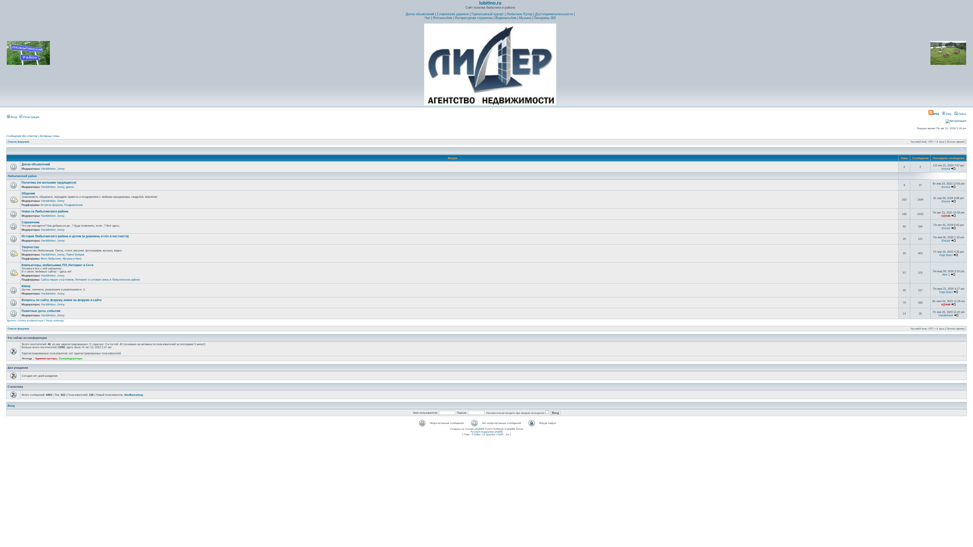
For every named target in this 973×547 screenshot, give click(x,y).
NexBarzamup (133, 394)
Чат (427, 18)
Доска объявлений (420, 14)
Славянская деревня (453, 14)
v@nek (945, 215)
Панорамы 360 (545, 18)
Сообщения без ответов (21, 136)
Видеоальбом (505, 18)
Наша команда (55, 320)
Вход (13, 117)
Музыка (525, 18)
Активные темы (50, 136)
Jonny (61, 168)
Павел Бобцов (75, 254)
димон (70, 186)
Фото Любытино (51, 258)
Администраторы (46, 358)
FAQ (948, 113)
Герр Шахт (946, 255)
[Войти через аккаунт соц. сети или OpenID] (956, 120)
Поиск (962, 113)
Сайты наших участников (57, 279)
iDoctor (946, 201)
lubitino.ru (490, 3)
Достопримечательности (554, 14)
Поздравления (73, 204)
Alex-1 (946, 274)
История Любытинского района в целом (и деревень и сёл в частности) (75, 236)
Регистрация (30, 117)
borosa (946, 168)
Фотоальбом (442, 18)
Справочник (31, 222)
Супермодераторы (71, 358)
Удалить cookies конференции (25, 320)
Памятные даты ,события (41, 311)
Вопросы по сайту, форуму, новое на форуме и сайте (62, 300)
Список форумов (18, 141)
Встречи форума (52, 204)
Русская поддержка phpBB (487, 431)
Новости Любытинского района (45, 211)
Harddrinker (48, 168)
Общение (28, 193)
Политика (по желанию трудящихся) (49, 182)
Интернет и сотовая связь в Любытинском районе (107, 279)
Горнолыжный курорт (488, 14)
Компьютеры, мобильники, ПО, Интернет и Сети (57, 265)
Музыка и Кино (72, 258)
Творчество (30, 247)
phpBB (479, 428)
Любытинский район (22, 176)
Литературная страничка (474, 18)
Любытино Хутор (519, 14)
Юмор (26, 286)
